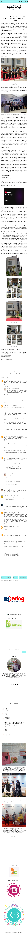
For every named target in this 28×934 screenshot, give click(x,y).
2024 (5, 708)
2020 (5, 713)
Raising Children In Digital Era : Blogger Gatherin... (13, 726)
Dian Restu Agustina (8, 450)
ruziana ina (6, 463)
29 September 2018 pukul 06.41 (15, 489)
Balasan (6, 386)
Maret (6, 731)
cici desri (5, 481)
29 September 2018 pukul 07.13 (16, 495)
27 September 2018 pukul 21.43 (12, 405)
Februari (7, 733)
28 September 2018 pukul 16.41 (15, 463)
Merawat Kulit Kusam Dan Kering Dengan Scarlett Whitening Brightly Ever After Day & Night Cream (14, 768)
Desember (7, 717)
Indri (5, 405)
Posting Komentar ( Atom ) (12, 580)
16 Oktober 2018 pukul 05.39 (13, 526)
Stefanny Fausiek (7, 546)
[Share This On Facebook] (11, 372)
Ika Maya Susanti (7, 436)
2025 (5, 706)
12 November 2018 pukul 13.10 (15, 534)
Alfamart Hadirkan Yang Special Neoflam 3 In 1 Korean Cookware (14, 829)
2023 (5, 709)
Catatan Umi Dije (10, 388)
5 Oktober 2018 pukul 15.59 (13, 512)
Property (18, 373)
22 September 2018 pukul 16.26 (14, 380)
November (7, 718)
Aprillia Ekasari (7, 495)
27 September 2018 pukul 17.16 (18, 398)
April (6, 730)
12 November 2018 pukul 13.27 (20, 473)
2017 (5, 735)
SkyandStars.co (18, 932)
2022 (5, 710)
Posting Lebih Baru (6, 577)
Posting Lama (23, 577)
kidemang (6, 380)
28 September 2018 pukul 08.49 (18, 450)
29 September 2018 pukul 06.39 (14, 481)
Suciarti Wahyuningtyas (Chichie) (10, 504)
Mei (5, 729)
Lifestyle (13, 373)
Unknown (6, 512)
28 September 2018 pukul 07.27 (13, 443)
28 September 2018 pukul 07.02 (17, 436)
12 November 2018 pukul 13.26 (20, 388)
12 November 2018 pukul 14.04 (17, 546)
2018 (4, 715)
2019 (5, 714)
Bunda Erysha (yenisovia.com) (10, 418)
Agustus (6, 727)
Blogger (18, 930)
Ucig (5, 553)
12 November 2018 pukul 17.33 (12, 553)
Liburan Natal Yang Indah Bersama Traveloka (14, 722)
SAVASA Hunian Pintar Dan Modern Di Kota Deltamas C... (13, 724)
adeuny (5, 443)
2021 (5, 712)
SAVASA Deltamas (5, 207)
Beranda (15, 577)
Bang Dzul (6, 526)
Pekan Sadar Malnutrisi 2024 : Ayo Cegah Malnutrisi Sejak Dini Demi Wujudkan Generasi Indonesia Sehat (14, 798)
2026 (5, 705)
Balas (5, 384)
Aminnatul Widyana (8, 398)
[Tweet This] (13, 372)
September (7, 721)
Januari (6, 734)
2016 (5, 736)
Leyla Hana (6, 489)
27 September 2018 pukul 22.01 (17, 412)
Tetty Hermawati (7, 412)
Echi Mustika (6, 534)
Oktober (7, 719)
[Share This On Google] (16, 372)
